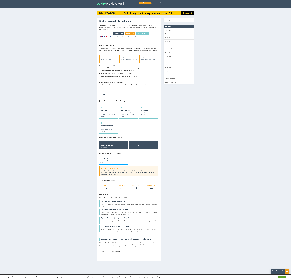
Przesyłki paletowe (170, 78)
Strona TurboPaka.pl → (106, 159)
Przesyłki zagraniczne (170, 82)
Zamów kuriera (145, 3)
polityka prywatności (95, 277)
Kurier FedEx (168, 45)
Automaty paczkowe (170, 34)
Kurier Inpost (168, 56)
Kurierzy (182, 3)
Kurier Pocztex (169, 63)
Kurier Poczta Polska (170, 60)
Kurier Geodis (168, 48)
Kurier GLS (168, 52)
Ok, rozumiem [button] (282, 277)
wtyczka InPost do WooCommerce (111, 251)
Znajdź (175, 3)
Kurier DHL (168, 37)
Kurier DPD (168, 41)
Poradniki (167, 3)
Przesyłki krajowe (169, 75)
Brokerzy (190, 3)
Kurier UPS (168, 67)
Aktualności (158, 3)
